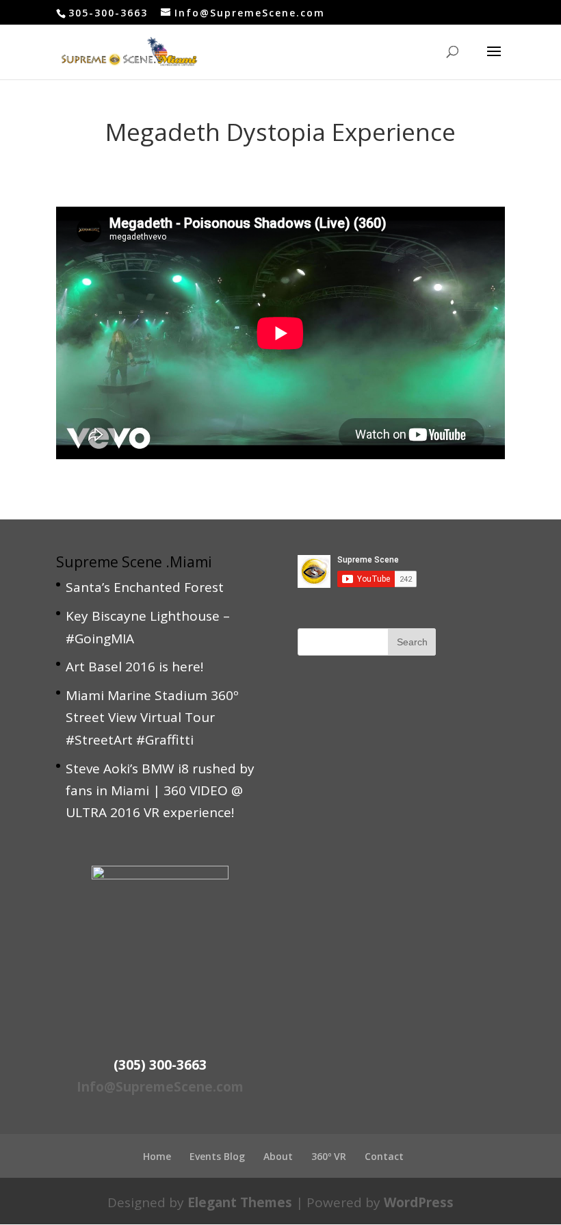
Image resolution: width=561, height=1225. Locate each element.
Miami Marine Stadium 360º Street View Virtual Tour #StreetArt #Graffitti (152, 717)
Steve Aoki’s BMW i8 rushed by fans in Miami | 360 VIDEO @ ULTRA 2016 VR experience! (160, 791)
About (278, 1156)
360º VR (328, 1156)
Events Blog (217, 1156)
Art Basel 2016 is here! (134, 666)
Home (157, 1156)
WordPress (419, 1202)
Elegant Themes (239, 1202)
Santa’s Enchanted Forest (145, 587)
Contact (384, 1156)
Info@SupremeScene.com (160, 1087)
